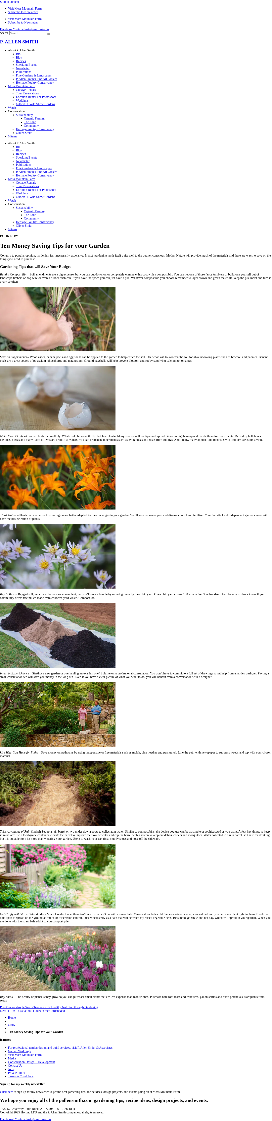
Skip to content (9, 1)
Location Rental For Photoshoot (36, 97)
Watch (12, 107)
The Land (30, 122)
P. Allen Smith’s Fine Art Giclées (36, 79)
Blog (19, 57)
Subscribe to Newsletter (23, 12)
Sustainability (24, 115)
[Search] (48, 34)
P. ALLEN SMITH (19, 41)
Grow (11, 1024)
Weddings (22, 100)
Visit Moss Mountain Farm (25, 8)
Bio (18, 54)
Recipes (21, 61)
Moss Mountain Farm (21, 86)
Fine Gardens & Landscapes (34, 75)
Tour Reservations (27, 93)
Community (31, 125)
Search (4, 33)
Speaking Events (26, 64)
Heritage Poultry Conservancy (35, 82)
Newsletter (22, 68)
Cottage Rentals (26, 89)
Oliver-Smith (24, 132)
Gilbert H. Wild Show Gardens (35, 104)
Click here (6, 1092)
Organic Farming (34, 118)
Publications (23, 71)
